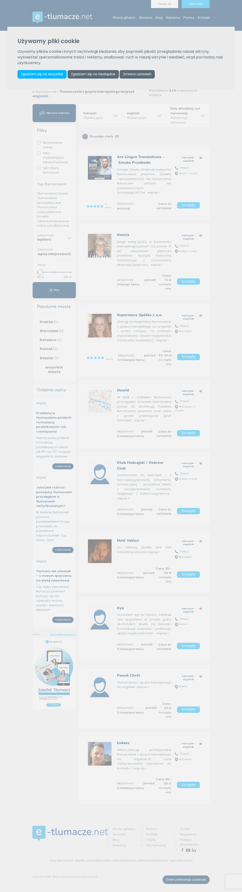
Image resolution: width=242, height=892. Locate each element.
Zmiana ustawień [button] (137, 74)
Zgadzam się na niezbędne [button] (93, 74)
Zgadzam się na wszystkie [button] (42, 74)
